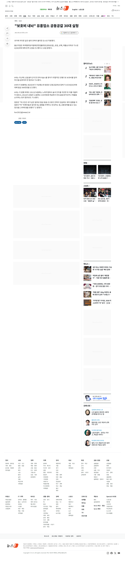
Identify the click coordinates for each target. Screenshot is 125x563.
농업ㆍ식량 (34, 475)
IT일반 (20, 506)
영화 (57, 504)
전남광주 (58, 481)
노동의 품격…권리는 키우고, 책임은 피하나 (100, 434)
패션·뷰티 (109, 479)
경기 (57, 468)
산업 (107, 460)
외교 (70, 460)
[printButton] (7, 43)
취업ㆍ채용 (109, 486)
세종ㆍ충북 (59, 475)
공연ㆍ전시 (46, 500)
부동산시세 (8, 506)
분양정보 (7, 504)
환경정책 (33, 477)
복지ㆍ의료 (34, 500)
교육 (19, 468)
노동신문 (81, 10)
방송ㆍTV (58, 502)
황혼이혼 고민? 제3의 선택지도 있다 (100, 423)
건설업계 (7, 509)
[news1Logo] (12, 545)
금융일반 (96, 463)
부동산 (7, 497)
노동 (19, 472)
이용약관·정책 (69, 536)
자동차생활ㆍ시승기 (48, 524)
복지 (19, 470)
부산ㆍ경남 (59, 486)
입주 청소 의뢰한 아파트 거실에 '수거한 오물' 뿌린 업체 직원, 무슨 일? (102, 269)
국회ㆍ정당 (8, 466)
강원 (57, 472)
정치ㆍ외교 (84, 463)
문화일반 (45, 509)
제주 (57, 490)
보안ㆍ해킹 (21, 509)
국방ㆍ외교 (72, 463)
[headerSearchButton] (12, 5)
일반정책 (7, 502)
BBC (95, 500)
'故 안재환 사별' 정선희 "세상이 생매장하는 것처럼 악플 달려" (96, 69)
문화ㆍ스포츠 (84, 472)
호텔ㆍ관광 (109, 484)
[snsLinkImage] (108, 553)
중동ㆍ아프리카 (47, 472)
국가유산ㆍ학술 (47, 506)
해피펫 (50, 9)
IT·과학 (20, 497)
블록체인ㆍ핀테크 (98, 479)
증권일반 (96, 472)
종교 (44, 504)
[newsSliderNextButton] (109, 63)
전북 (57, 479)
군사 (82, 466)
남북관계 (83, 475)
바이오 (33, 497)
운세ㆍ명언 (46, 518)
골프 (70, 513)
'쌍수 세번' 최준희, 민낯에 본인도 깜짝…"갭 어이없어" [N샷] (96, 94)
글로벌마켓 (97, 502)
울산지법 (17, 122)
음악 (57, 506)
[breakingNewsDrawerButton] (10, 5)
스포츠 (86, 186)
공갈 (24, 122)
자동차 (108, 470)
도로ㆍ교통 (46, 520)
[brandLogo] (62, 8)
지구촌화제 (46, 486)
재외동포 (71, 468)
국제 (44, 460)
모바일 (20, 504)
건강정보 (45, 513)
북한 (82, 460)
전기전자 (108, 468)
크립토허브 (43, 9)
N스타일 (58, 513)
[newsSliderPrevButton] (105, 63)
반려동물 (45, 522)
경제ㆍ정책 (34, 463)
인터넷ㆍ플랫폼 (22, 500)
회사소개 (46, 536)
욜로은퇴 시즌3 (96, 420)
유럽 (44, 470)
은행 (95, 468)
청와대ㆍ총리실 (9, 463)
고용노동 (33, 472)
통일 (70, 466)
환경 (19, 475)
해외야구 (71, 502)
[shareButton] (7, 28)
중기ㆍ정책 (109, 472)
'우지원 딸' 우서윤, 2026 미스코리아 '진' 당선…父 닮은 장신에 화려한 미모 (102, 303)
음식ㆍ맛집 (46, 527)
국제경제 (45, 477)
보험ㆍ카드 (97, 470)
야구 (70, 500)
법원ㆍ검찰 (21, 466)
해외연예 (58, 509)
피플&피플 (46, 484)
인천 (57, 470)
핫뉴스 (86, 264)
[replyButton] (7, 33)
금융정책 (96, 466)
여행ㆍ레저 (46, 515)
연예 (85, 163)
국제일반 (45, 488)
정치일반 (7, 470)
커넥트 (114, 6)
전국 (16, 21)
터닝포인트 (109, 509)
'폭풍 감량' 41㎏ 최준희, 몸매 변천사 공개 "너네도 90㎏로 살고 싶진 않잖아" (102, 294)
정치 (6, 460)
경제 (32, 460)
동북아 (45, 463)
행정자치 (58, 463)
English (75, 10)
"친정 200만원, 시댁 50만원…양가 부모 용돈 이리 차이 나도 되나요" (101, 286)
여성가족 (20, 481)
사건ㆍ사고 (21, 463)
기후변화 (45, 479)
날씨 (19, 477)
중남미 (45, 475)
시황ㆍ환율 (97, 475)
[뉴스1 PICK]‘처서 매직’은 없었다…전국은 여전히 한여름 (77, 1)
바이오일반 (34, 506)
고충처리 (78, 536)
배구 (70, 509)
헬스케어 (33, 504)
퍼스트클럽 (109, 513)
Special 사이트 (111, 497)
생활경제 (108, 477)
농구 (70, 511)
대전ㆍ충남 (59, 477)
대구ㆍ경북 (59, 484)
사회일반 (20, 484)
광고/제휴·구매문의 (57, 536)
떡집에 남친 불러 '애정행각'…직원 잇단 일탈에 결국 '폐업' (102, 278)
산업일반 (108, 463)
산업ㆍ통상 (34, 468)
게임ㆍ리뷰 (21, 511)
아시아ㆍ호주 (47, 468)
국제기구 (45, 481)
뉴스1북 (108, 511)
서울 (57, 466)
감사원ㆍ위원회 (9, 468)
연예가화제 (59, 500)
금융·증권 (97, 460)
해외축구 (71, 506)
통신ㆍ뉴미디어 (22, 502)
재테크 (95, 477)
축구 (70, 504)
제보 (119, 6)
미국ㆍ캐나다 (47, 466)
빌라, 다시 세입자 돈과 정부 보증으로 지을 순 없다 (101, 444)
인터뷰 (57, 511)
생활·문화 (46, 497)
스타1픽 (108, 504)
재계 (107, 466)
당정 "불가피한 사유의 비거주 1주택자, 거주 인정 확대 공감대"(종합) (39, 1)
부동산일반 (8, 500)
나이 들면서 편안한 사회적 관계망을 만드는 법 (100, 413)
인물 (19, 479)
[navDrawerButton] (6, 5)
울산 (57, 488)
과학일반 (20, 513)
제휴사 (96, 497)
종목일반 (71, 515)
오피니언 (87, 405)
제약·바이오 (34, 502)
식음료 (108, 481)
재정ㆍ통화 (34, 466)
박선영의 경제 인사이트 (98, 440)
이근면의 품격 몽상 (97, 430)
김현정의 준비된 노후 (97, 410)
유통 (107, 475)
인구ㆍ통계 (34, 470)
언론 (44, 511)
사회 (19, 460)
